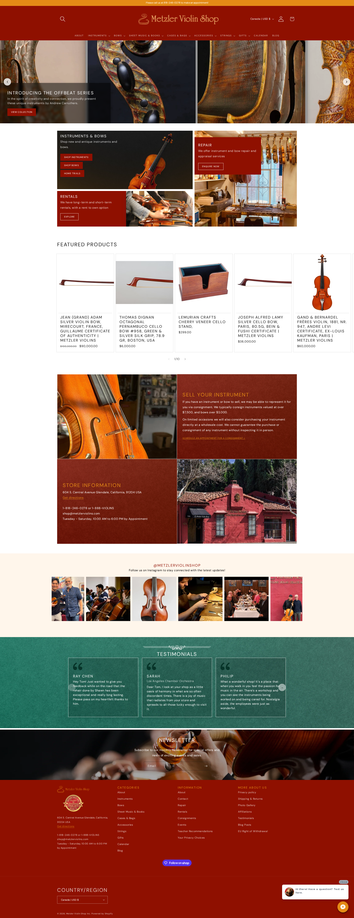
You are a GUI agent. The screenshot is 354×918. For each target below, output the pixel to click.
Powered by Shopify (102, 913)
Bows (120, 805)
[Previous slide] (7, 82)
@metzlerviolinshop (177, 565)
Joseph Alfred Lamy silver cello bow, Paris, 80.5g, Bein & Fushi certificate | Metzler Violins (260, 326)
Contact (183, 798)
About (121, 792)
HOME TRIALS (72, 173)
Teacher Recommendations (195, 831)
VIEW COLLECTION (21, 112)
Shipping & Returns (250, 798)
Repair (182, 805)
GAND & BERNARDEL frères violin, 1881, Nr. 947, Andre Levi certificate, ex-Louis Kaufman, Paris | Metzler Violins (322, 329)
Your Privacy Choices (191, 837)
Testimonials (246, 818)
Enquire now (210, 166)
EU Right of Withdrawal (253, 831)
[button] (62, 19)
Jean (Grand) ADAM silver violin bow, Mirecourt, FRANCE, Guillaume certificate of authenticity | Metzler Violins (85, 329)
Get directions (73, 498)
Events (182, 824)
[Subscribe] (206, 766)
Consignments (187, 818)
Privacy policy (247, 792)
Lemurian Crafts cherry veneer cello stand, (202, 322)
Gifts (120, 837)
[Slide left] (169, 359)
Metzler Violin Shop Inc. (78, 913)
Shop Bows (71, 165)
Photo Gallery (247, 805)
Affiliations (245, 811)
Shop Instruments (76, 157)
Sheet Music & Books (130, 811)
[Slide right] (185, 359)
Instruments (125, 798)
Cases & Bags (126, 818)
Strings (121, 831)
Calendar (123, 844)
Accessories (125, 824)
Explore (69, 216)
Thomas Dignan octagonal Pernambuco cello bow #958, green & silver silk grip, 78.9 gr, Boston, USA (142, 329)
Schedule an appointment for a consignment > (214, 438)
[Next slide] (346, 82)
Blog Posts (244, 824)
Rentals (182, 811)
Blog (120, 850)
